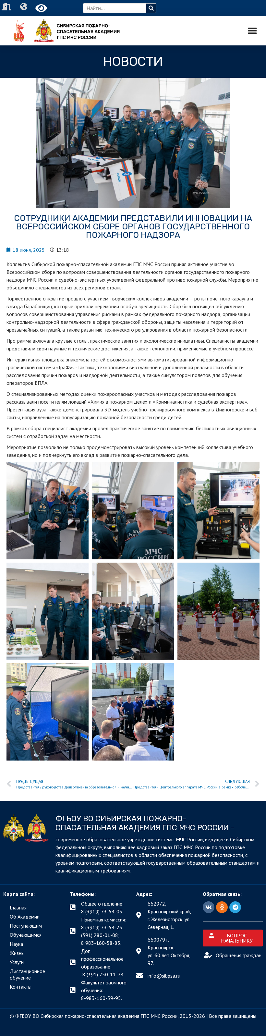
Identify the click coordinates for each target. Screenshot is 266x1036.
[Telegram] (235, 907)
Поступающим (26, 925)
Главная (18, 907)
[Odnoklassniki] (222, 907)
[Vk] (208, 907)
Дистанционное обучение (27, 974)
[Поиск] (151, 8)
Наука (16, 944)
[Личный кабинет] (7, 6)
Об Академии (25, 916)
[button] (252, 31)
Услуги (17, 962)
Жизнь (17, 953)
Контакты (20, 986)
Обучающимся (26, 935)
